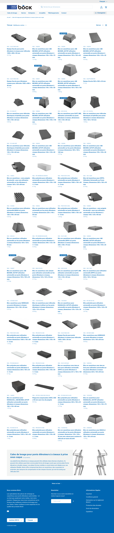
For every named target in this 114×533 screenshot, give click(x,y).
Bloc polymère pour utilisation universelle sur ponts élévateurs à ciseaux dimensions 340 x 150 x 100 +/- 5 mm (44, 181)
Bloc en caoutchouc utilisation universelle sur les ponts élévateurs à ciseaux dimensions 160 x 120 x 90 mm (18, 242)
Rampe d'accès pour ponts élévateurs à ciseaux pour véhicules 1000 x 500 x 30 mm (69, 337)
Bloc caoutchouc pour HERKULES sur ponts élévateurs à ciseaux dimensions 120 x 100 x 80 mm (94, 337)
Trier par (9, 25)
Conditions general (92, 497)
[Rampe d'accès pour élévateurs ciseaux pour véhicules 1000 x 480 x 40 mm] (19, 70)
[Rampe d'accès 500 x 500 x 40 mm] (95, 70)
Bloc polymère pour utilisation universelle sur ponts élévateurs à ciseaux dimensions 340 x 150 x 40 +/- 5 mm (43, 338)
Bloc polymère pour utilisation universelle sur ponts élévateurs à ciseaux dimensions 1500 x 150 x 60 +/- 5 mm (70, 211)
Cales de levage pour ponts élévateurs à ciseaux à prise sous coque (28, 17)
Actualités (42, 13)
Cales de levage (12, 13)
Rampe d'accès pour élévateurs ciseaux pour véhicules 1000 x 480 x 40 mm (19, 83)
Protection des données (93, 505)
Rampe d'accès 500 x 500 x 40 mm (94, 81)
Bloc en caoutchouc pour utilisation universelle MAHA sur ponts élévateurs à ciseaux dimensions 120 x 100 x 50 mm (18, 211)
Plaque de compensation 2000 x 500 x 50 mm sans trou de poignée (44, 399)
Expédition (89, 511)
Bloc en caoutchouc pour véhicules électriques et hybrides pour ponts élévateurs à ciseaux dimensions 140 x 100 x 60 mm (18, 117)
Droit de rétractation (92, 508)
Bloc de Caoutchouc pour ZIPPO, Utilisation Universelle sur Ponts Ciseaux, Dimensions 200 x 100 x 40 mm (95, 181)
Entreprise (31, 13)
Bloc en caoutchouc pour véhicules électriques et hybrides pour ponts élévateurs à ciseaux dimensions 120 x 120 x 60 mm (18, 149)
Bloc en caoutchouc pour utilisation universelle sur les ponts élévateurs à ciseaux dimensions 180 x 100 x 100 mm (69, 149)
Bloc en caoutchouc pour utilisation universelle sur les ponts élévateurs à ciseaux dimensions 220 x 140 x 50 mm (44, 211)
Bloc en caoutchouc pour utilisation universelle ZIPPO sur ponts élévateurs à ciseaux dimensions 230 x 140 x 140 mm (94, 274)
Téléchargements (53, 13)
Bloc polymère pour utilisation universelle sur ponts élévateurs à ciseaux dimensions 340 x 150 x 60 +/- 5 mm (43, 369)
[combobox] (66, 7)
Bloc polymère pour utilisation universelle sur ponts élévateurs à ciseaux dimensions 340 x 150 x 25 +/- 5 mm (69, 401)
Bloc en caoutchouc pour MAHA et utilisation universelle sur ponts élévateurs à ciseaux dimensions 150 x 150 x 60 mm (94, 433)
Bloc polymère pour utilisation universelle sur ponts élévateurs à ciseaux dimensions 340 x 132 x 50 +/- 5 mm (43, 242)
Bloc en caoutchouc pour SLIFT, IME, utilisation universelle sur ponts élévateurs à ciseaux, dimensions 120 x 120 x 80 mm (69, 117)
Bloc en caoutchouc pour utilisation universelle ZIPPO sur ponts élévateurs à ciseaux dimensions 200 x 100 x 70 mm (69, 242)
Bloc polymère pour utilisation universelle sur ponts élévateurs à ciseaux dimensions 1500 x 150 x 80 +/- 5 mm (19, 338)
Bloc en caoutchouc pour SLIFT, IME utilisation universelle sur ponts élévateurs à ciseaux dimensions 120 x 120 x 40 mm (69, 274)
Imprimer (89, 494)
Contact (63, 13)
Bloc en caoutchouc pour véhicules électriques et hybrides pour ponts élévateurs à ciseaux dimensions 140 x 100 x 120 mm (94, 117)
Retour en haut (56, 483)
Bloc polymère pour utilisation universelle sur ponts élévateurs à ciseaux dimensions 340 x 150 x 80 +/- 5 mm (43, 433)
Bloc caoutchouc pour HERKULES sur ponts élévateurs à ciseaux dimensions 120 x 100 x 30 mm (18, 305)
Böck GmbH (13, 525)
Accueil (8, 17)
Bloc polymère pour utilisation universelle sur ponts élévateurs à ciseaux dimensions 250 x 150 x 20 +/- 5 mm (18, 369)
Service (23, 13)
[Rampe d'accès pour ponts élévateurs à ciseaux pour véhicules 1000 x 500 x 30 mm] (70, 324)
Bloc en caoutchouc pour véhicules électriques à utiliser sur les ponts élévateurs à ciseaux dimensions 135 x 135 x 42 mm (43, 306)
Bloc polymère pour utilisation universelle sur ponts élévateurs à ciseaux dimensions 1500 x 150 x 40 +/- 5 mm (70, 181)
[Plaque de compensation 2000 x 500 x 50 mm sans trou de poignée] (44, 386)
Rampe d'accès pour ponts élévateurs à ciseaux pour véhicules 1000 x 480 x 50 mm (18, 51)
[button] (106, 7)
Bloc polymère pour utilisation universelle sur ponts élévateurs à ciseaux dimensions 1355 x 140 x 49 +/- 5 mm (19, 433)
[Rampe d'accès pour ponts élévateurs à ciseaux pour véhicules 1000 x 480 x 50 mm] (19, 37)
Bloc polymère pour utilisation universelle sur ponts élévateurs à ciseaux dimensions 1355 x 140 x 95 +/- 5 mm (95, 306)
